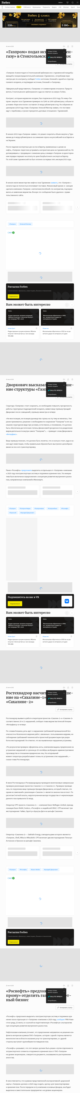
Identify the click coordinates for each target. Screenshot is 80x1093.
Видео (54, 7)
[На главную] (6, 2)
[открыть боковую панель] (67, 2)
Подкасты (46, 7)
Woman (66, 7)
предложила (26, 425)
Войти (60, 2)
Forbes (38, 68)
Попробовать (52, 50)
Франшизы (37, 7)
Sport (73, 7)
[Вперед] (77, 162)
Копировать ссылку (66, 53)
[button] (77, 2)
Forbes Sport (11, 284)
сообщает (61, 975)
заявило (54, 138)
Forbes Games (12, 7)
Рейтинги (27, 7)
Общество (46, 284)
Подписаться (13, 252)
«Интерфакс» (11, 389)
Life (60, 7)
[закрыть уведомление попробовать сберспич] (64, 41)
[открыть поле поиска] (72, 2)
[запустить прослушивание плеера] (64, 35)
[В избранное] (71, 158)
